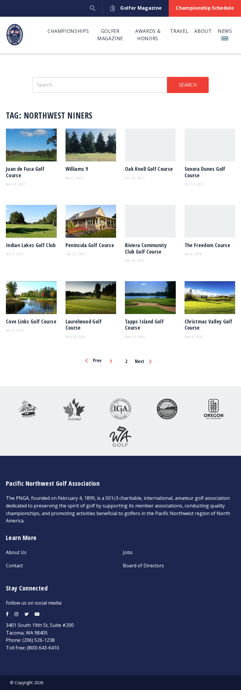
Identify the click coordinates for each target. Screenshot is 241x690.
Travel (179, 31)
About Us (16, 552)
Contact (14, 565)
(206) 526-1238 (38, 640)
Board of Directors (143, 565)
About (203, 31)
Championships (68, 31)
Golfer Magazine (110, 35)
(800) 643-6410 (43, 648)
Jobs (128, 552)
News (225, 31)
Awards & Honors (147, 35)
